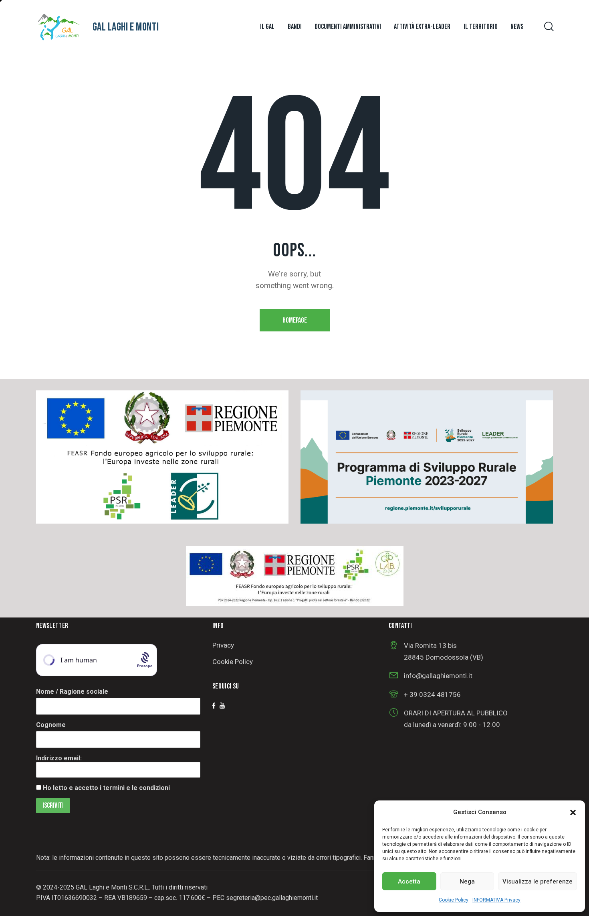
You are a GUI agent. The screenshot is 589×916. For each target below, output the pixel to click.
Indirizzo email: (59, 758)
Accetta (409, 881)
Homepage (294, 320)
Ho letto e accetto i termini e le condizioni (106, 788)
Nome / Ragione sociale (72, 691)
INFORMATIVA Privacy (496, 900)
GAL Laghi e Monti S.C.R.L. (112, 887)
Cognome (51, 725)
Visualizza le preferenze (537, 881)
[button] (573, 812)
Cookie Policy (453, 900)
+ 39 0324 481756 (432, 695)
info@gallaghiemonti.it (438, 676)
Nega (467, 881)
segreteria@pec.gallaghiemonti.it (272, 898)
